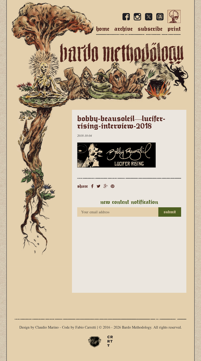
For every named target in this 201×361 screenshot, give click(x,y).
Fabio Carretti (85, 327)
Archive (123, 28)
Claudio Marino (47, 327)
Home (102, 28)
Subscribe (150, 28)
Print (174, 28)
